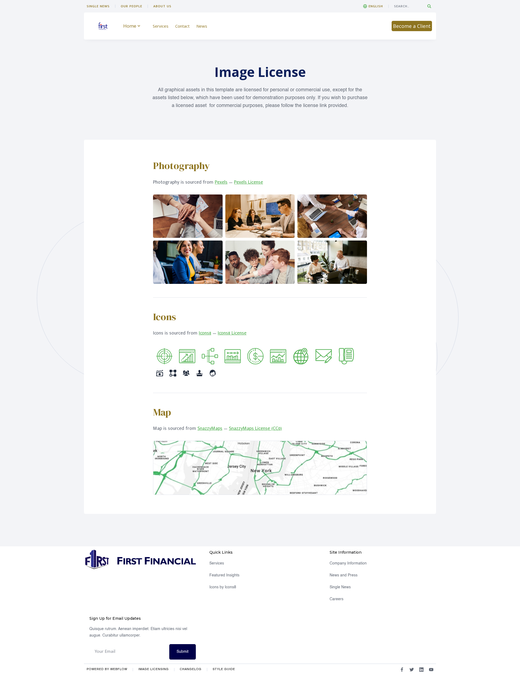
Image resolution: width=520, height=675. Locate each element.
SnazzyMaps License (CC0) (255, 428)
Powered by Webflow (107, 669)
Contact (182, 26)
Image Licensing (153, 669)
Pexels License (248, 182)
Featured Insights (224, 575)
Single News (98, 6)
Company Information (348, 563)
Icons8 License (232, 333)
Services (160, 26)
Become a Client (412, 26)
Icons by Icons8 (222, 587)
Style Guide (224, 669)
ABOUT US (162, 6)
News (201, 26)
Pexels (221, 182)
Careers (336, 599)
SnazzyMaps (209, 428)
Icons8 (205, 333)
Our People (131, 6)
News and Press (344, 575)
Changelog (191, 669)
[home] (103, 26)
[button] (373, 6)
